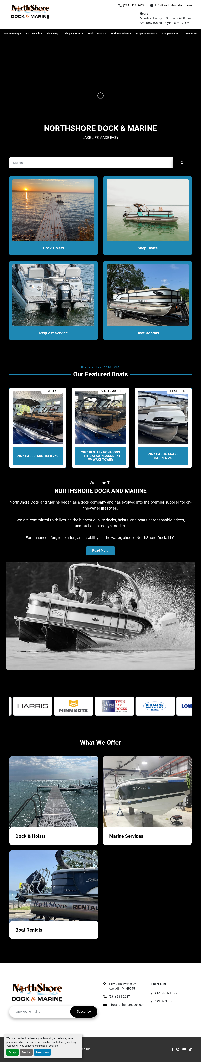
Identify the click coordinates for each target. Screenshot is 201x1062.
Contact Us (191, 33)
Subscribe (84, 1011)
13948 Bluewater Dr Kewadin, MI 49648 (123, 986)
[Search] (182, 162)
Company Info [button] (170, 33)
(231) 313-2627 (133, 5)
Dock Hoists (53, 248)
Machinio (84, 1049)
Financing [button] (52, 33)
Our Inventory (11, 33)
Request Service (53, 333)
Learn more (42, 1052)
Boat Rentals (33, 33)
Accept (12, 1052)
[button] (12, 34)
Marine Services (120, 33)
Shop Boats (148, 248)
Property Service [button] (145, 33)
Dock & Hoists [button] (96, 33)
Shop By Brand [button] (73, 33)
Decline (26, 1052)
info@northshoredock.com (173, 5)
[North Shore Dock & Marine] (37, 992)
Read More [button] (100, 550)
